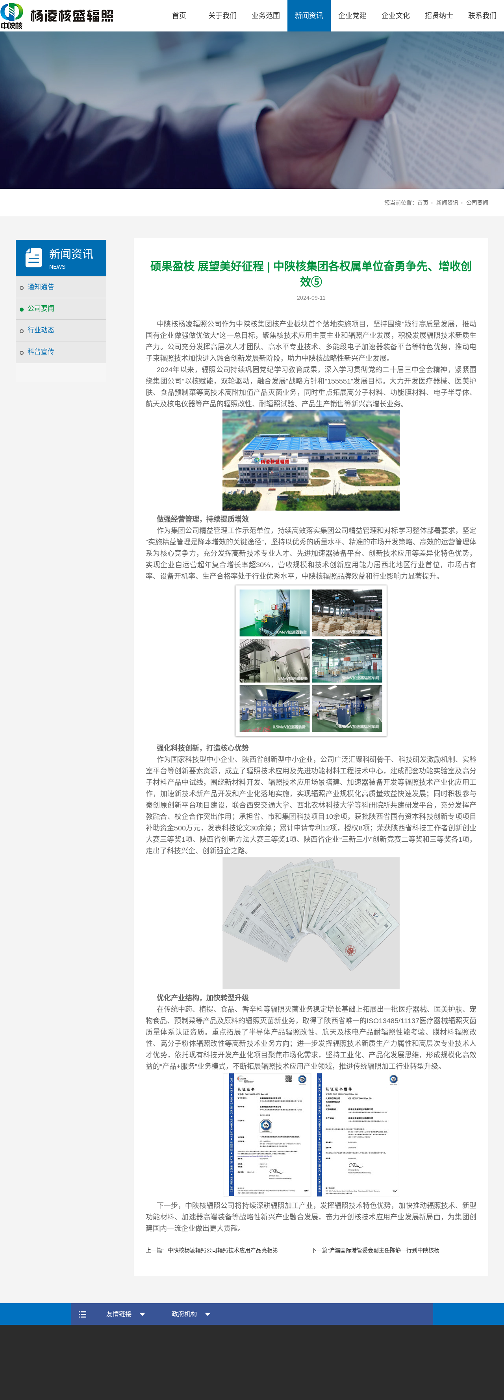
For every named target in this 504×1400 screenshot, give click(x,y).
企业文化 (396, 16)
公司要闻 (41, 308)
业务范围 (266, 16)
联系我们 (482, 16)
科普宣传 (41, 352)
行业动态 (41, 330)
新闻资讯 (309, 16)
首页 (179, 16)
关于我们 (222, 16)
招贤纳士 (439, 16)
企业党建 (352, 16)
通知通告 (41, 287)
